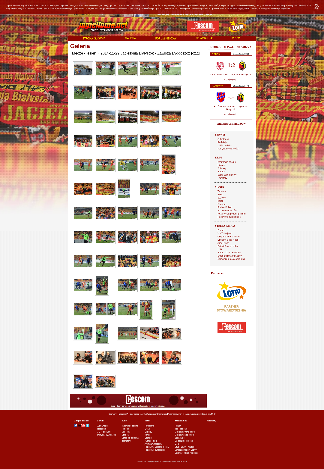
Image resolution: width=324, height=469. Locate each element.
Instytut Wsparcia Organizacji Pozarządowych (161, 414)
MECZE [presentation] (228, 46)
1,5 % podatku (225, 145)
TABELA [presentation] (215, 46)
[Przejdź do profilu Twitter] (87, 426)
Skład (220, 194)
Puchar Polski (225, 207)
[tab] (215, 47)
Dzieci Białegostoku (228, 246)
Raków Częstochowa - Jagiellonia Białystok (231, 108)
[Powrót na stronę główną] (99, 26)
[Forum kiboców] (165, 38)
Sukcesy (222, 168)
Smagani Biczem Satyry (230, 256)
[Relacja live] (204, 38)
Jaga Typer (223, 243)
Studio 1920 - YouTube (229, 252)
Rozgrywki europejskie (229, 217)
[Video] (236, 38)
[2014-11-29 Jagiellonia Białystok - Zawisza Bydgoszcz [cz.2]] (83, 75)
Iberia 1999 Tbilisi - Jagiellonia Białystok (230, 74)
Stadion (221, 171)
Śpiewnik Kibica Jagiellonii (231, 259)
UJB (220, 249)
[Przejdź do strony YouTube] (82, 426)
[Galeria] (130, 38)
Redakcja (222, 142)
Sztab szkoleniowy (227, 175)
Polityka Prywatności (228, 148)
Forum (221, 230)
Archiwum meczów (227, 210)
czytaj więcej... (231, 79)
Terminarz (223, 191)
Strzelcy (222, 197)
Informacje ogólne (227, 162)
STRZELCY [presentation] (244, 46)
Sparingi (222, 204)
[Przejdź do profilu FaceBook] (75, 426)
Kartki (220, 201)
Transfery (222, 178)
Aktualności (223, 139)
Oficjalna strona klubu (229, 236)
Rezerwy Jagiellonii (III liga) (232, 213)
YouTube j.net (225, 233)
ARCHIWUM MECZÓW (231, 123)
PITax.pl (203, 414)
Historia (221, 165)
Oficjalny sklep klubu (228, 240)
